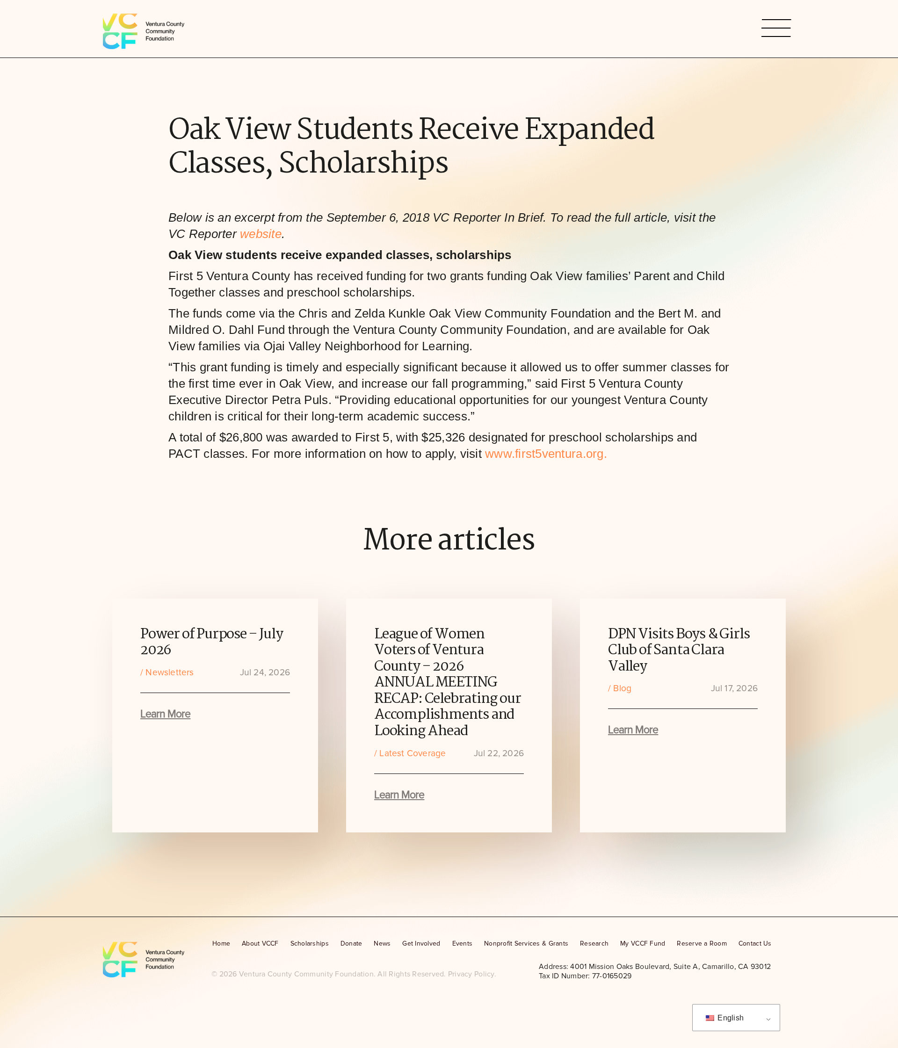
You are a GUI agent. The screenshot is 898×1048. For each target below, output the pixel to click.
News (382, 943)
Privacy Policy (471, 974)
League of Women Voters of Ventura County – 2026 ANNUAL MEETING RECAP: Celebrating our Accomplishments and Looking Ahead (447, 683)
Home (221, 943)
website (261, 234)
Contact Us (755, 943)
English (730, 1018)
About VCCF (260, 943)
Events (462, 943)
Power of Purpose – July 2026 (211, 642)
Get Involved (421, 943)
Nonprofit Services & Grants (526, 943)
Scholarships (309, 943)
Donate (351, 943)
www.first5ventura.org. (546, 454)
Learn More (165, 714)
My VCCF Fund (642, 943)
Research (594, 943)
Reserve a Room (702, 943)
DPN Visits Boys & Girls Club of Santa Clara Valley (678, 650)
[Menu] (776, 28)
